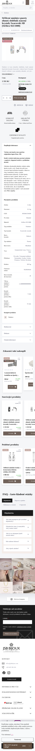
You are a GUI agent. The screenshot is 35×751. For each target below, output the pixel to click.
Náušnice (10, 317)
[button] (32, 369)
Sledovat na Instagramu (19, 599)
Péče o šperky (11, 191)
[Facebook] (3, 672)
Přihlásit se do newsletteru (11, 633)
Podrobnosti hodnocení (26, 30)
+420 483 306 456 (11, 667)
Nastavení (17, 739)
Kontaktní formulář (11, 679)
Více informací (7, 74)
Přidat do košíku (18, 98)
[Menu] (32, 2)
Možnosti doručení (25, 92)
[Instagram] (8, 672)
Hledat (30, 7)
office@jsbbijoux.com (12, 663)
